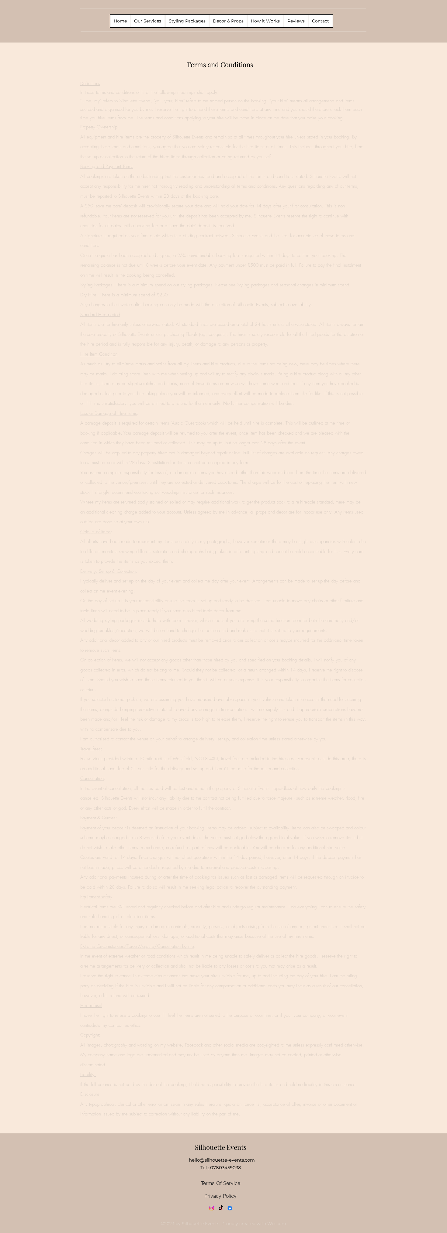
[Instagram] (212, 1208)
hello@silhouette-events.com (222, 1160)
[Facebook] (230, 1208)
